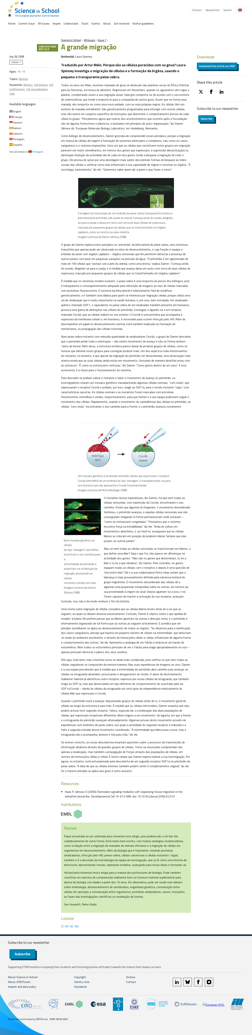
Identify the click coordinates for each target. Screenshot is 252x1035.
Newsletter (213, 10)
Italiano (17, 128)
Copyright (80, 977)
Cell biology (41, 85)
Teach (84, 23)
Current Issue (26, 23)
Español (17, 145)
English (17, 111)
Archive (130, 977)
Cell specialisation (37, 89)
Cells (12, 93)
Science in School (71, 40)
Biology (23, 79)
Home (11, 23)
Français (18, 117)
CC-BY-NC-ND (70, 926)
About (107, 23)
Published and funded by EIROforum (28, 1019)
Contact (197, 10)
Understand (71, 23)
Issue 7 (102, 40)
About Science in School (22, 977)
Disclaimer (80, 986)
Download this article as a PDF (217, 66)
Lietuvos (18, 133)
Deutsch (17, 122)
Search (227, 10)
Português (19, 139)
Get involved (121, 23)
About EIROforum (19, 982)
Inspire (57, 23)
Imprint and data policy (22, 986)
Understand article (47, 47)
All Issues (44, 23)
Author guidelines (143, 23)
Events (95, 23)
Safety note (81, 982)
